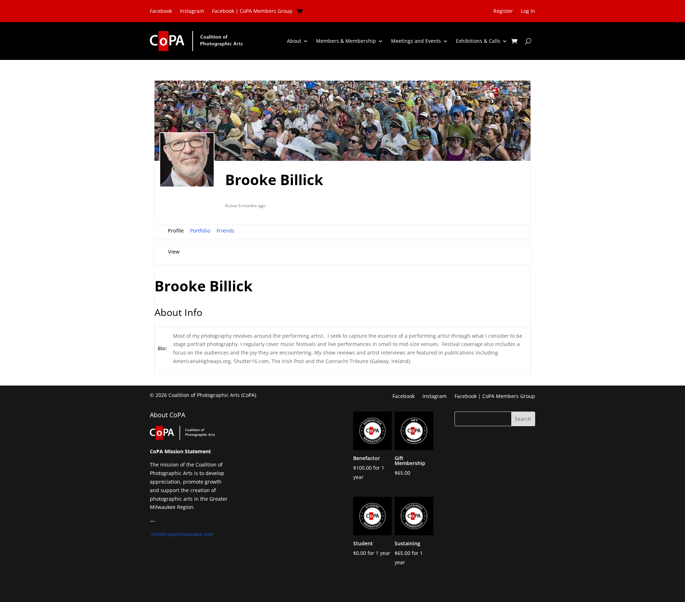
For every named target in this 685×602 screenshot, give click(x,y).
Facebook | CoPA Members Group (252, 11)
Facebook (161, 11)
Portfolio (200, 230)
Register (503, 11)
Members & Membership (346, 40)
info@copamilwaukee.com (182, 534)
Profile (176, 230)
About (294, 40)
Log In (528, 11)
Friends (225, 230)
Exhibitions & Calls (478, 40)
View (173, 251)
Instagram (192, 11)
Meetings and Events (416, 40)
